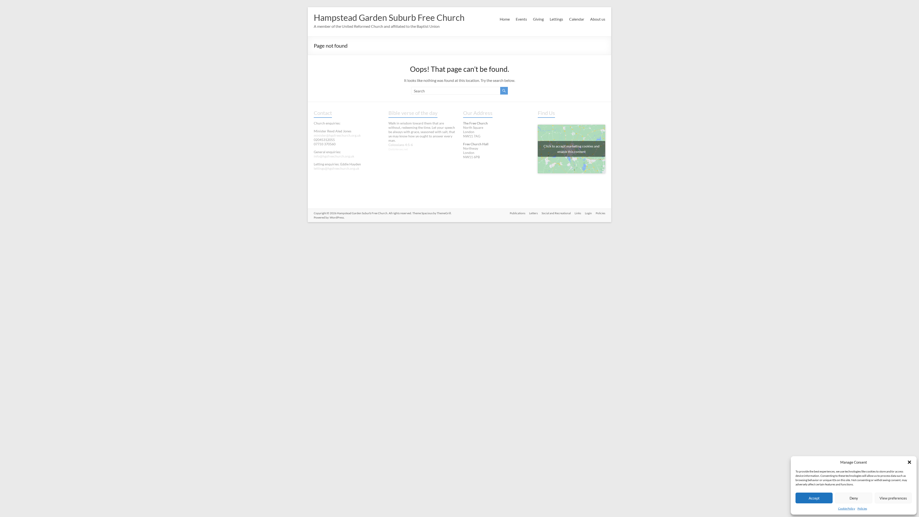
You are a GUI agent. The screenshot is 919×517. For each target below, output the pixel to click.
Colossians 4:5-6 (400, 145)
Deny (854, 498)
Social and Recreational (556, 213)
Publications (517, 213)
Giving (538, 19)
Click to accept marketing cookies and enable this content (572, 149)
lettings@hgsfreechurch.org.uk (336, 168)
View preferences (893, 498)
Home (505, 19)
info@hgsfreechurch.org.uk (334, 156)
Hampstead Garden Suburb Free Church (389, 17)
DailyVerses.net (398, 149)
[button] (909, 462)
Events (521, 19)
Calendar (576, 19)
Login (588, 213)
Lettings (556, 19)
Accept (814, 498)
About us (597, 19)
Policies (862, 508)
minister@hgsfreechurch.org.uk (337, 135)
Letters (533, 213)
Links (578, 213)
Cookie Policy (846, 508)
